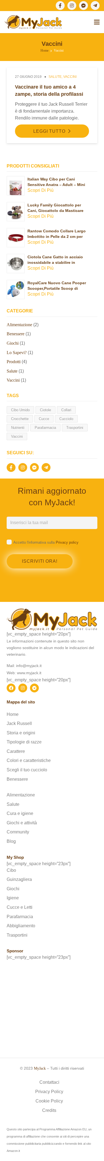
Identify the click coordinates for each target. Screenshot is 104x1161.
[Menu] (96, 22)
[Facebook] (60, 5)
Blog (11, 841)
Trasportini (74, 428)
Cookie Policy (49, 1101)
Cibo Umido (20, 410)
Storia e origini (21, 732)
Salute (55, 77)
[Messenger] (83, 5)
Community (18, 832)
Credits (49, 1110)
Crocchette (20, 419)
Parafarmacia (45, 428)
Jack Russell (19, 723)
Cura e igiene (20, 813)
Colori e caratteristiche (29, 760)
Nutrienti (17, 428)
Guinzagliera (19, 879)
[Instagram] (71, 5)
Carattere (16, 751)
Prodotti (14, 361)
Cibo (11, 870)
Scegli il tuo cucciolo (27, 769)
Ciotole (45, 410)
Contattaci (49, 1082)
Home (13, 714)
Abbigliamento (21, 925)
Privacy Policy (49, 1091)
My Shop (15, 857)
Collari (66, 410)
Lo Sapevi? (17, 352)
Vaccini (70, 77)
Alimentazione (19, 324)
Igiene (13, 898)
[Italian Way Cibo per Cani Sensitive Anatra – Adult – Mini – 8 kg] (15, 179)
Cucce (44, 419)
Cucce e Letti (19, 907)
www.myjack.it (29, 673)
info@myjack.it (29, 665)
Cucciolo (66, 419)
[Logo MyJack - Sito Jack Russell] (52, 619)
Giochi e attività (22, 822)
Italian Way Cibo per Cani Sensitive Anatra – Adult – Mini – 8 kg (56, 184)
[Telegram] (95, 5)
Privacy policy (67, 542)
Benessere (15, 333)
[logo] (33, 22)
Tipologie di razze (24, 742)
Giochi (13, 343)
